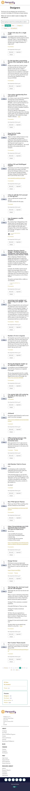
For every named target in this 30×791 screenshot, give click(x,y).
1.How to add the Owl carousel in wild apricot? (17, 195)
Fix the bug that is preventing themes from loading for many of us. (18, 62)
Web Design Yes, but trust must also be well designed (18, 587)
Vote (4, 37)
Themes (17, 321)
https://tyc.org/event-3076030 (15, 377)
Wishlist (6, 702)
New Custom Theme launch (16, 643)
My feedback (14, 28)
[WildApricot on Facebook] (5, 779)
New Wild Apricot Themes (16, 502)
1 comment (10, 204)
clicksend (11, 413)
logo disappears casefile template (15, 219)
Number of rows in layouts (16, 336)
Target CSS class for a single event (17, 33)
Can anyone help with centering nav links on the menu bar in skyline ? (18, 395)
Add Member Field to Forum (17, 464)
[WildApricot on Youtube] (16, 779)
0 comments (11, 46)
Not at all (11, 52)
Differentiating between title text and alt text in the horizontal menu (17, 439)
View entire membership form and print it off (17, 95)
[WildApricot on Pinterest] (20, 779)
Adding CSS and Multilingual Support (17, 165)
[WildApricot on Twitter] (9, 779)
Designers (6, 696)
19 (13, 669)
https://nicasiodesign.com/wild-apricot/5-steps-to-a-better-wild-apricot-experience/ (18, 527)
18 (11, 669)
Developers (7, 698)
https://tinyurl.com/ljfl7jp (14, 570)
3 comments (11, 181)
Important (19, 52)
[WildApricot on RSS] (24, 779)
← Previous (5, 668)
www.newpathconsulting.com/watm (16, 178)
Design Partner (12, 561)
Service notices (7, 700)
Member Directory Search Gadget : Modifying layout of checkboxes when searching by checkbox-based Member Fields (18, 253)
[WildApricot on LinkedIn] (13, 779)
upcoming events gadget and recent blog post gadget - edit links (17, 301)
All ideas (6, 682)
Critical (12, 54)
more (19, 116)
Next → (17, 669)
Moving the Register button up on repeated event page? (17, 364)
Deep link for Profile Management (14, 134)
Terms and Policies (15, 784)
